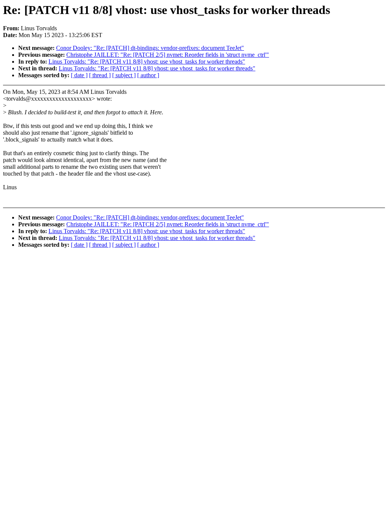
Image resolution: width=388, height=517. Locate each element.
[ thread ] (100, 75)
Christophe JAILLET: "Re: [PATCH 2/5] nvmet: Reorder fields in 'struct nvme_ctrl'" (167, 54)
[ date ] (79, 75)
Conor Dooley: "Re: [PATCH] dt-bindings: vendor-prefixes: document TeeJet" (150, 48)
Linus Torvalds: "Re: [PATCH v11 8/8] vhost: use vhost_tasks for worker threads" (146, 61)
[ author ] (148, 75)
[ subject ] (124, 75)
